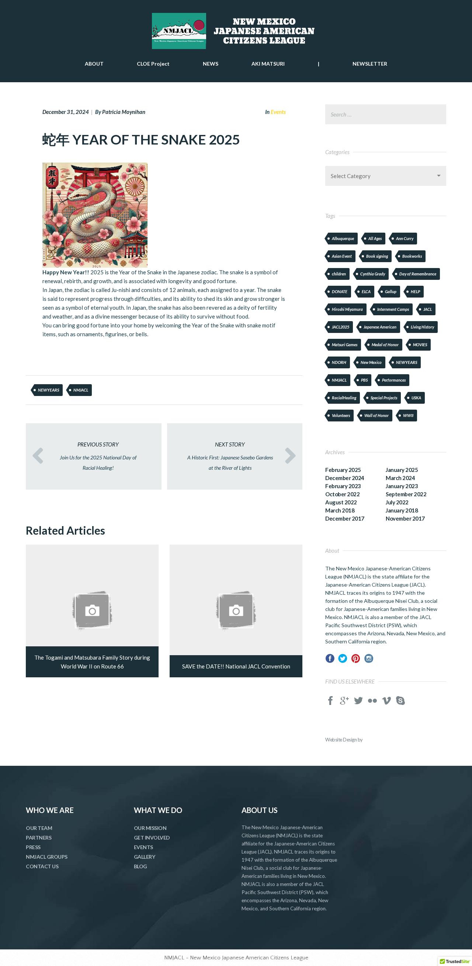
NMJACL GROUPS (46, 857)
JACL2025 (340, 326)
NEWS (210, 63)
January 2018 (402, 510)
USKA (416, 397)
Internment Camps (393, 309)
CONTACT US (42, 866)
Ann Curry (404, 238)
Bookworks (412, 256)
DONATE (339, 291)
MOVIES (420, 344)
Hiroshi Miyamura (347, 309)
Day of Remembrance (417, 273)
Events (278, 111)
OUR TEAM (39, 828)
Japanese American (380, 326)
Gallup (390, 291)
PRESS (33, 847)
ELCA (366, 291)
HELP (415, 291)
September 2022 (406, 494)
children (339, 273)
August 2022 (341, 502)
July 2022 (397, 502)
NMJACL (80, 390)
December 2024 (344, 478)
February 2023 (343, 486)
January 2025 (402, 469)
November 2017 (405, 518)
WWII (408, 415)
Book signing (377, 256)
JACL (427, 309)
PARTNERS (38, 837)
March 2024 (400, 478)
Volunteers (341, 415)
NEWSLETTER (370, 63)
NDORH (339, 362)
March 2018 (339, 510)
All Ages (375, 238)
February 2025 (343, 469)
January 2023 (402, 486)
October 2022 (342, 494)
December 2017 (344, 518)
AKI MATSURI (268, 63)
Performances (394, 380)
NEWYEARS (48, 390)
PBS (364, 380)
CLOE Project (153, 63)
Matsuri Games (344, 344)
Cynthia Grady (372, 273)
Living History (422, 326)
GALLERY (144, 857)
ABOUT (94, 63)
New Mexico (371, 362)
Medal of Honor (385, 344)
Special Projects (384, 397)
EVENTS (143, 847)
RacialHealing (344, 397)
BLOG (140, 866)
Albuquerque (343, 238)
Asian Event (342, 256)
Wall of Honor (376, 415)
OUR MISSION (150, 828)
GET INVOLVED (152, 837)
